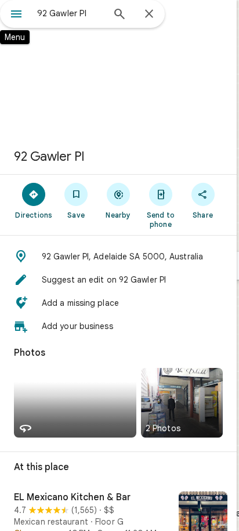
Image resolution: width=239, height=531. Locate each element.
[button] (118, 256)
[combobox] (70, 13)
